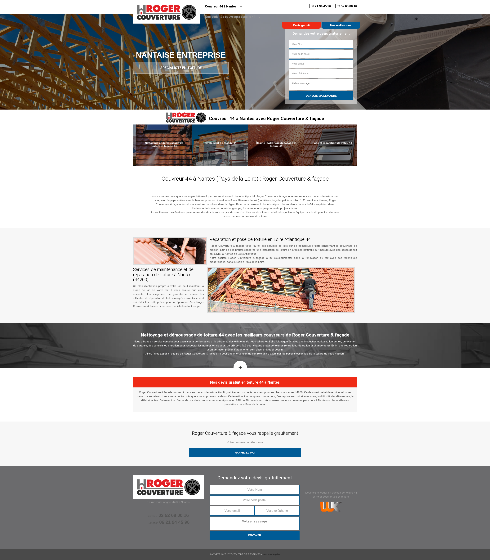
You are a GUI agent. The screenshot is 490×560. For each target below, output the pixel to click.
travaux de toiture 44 (344, 492)
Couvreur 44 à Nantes (221, 6)
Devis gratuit (301, 25)
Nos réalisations (340, 25)
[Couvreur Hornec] (166, 7)
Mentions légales (271, 554)
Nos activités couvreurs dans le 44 (230, 17)
